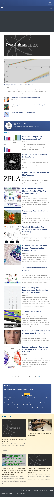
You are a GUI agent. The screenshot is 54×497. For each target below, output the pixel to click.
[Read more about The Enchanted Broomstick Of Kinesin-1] (12, 276)
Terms (51, 490)
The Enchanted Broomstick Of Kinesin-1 (34, 269)
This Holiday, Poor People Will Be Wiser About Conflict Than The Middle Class (39, 470)
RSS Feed (7, 132)
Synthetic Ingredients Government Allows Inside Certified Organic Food (29, 105)
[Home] (6, 3)
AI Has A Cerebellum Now (32, 311)
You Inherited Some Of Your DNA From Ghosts (23, 112)
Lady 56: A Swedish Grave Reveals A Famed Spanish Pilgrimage (36, 332)
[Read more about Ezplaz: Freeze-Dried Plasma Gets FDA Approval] (12, 178)
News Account (20, 123)
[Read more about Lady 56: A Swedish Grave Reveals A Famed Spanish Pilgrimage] (12, 337)
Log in (51, 8)
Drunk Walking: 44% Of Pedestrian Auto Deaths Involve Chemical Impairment (35, 290)
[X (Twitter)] (2, 8)
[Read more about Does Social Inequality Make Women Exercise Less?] (12, 143)
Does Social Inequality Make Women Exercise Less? (33, 137)
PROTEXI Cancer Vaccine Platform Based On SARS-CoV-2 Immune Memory (34, 191)
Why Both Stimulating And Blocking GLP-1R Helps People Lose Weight (34, 229)
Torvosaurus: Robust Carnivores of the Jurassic (39, 434)
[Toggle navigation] (50, 3)
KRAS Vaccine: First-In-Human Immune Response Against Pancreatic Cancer (34, 248)
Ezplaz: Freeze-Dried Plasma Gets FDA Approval (36, 173)
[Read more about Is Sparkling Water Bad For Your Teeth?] (12, 217)
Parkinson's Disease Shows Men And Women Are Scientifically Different (35, 349)
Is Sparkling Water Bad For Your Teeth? (35, 212)
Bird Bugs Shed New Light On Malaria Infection (14, 440)
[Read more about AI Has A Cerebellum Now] (12, 319)
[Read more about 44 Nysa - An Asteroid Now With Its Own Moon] (12, 161)
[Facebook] (1, 8)
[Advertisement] (27, 22)
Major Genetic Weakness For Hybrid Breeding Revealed (25, 97)
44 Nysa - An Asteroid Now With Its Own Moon (35, 155)
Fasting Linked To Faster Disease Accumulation (21, 85)
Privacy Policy (43, 490)
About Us (22, 490)
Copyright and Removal (32, 490)
